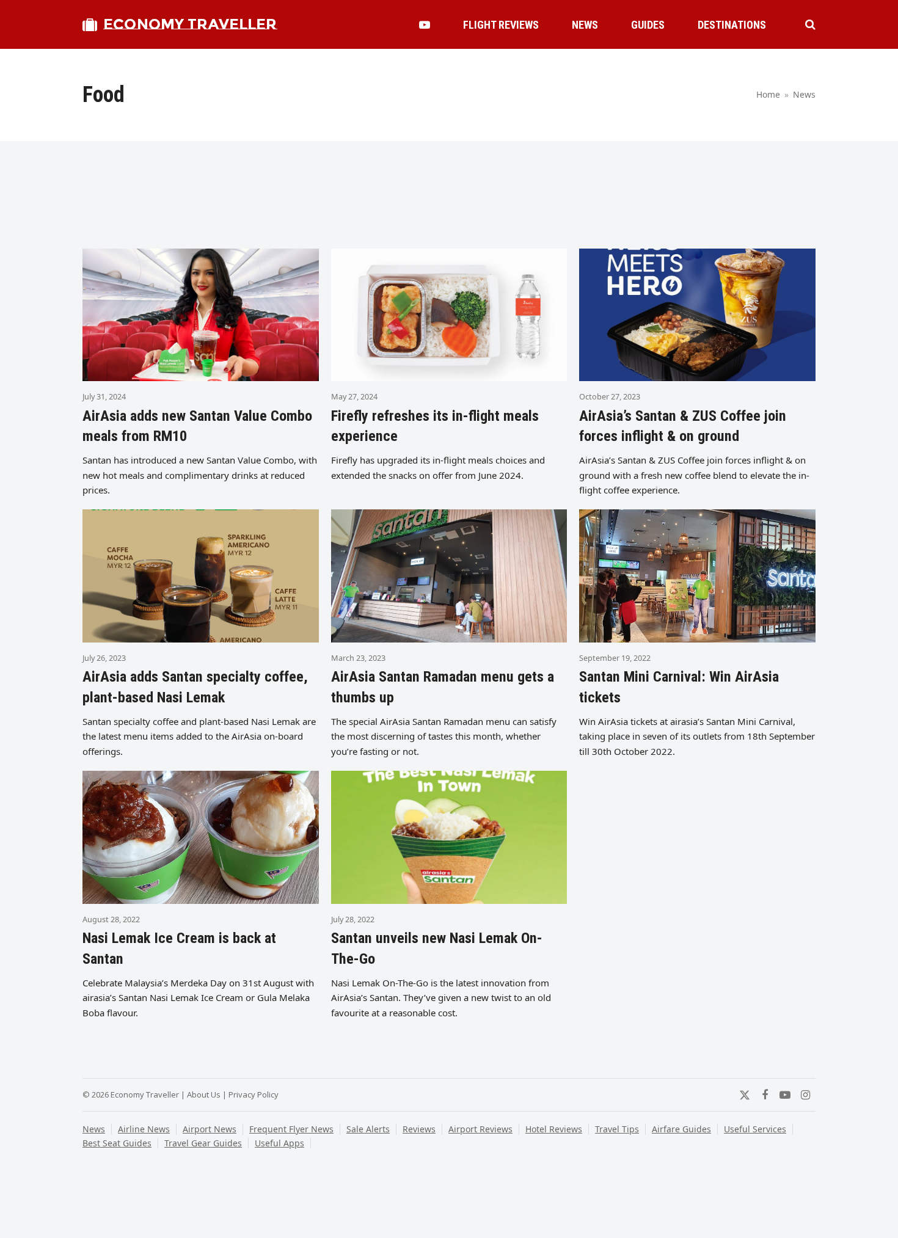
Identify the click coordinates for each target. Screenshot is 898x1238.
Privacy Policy (253, 1094)
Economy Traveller (190, 24)
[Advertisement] (449, 199)
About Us (204, 1094)
